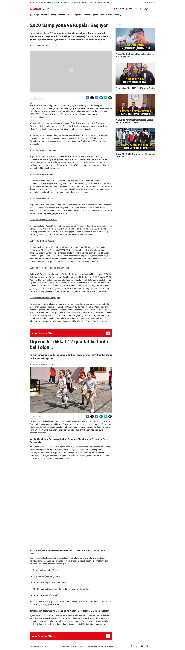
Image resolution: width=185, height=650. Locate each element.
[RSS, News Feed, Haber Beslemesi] (154, 3)
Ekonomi (86, 15)
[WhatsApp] (105, 97)
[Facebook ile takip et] (146, 3)
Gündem (61, 15)
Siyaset (95, 15)
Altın (33, 2)
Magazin (77, 15)
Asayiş (53, 15)
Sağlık (33, 45)
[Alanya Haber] (39, 9)
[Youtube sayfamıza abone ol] (150, 3)
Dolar (67, 2)
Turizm (109, 15)
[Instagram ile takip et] (152, 3)
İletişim (82, 646)
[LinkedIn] (101, 97)
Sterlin (98, 2)
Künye (75, 646)
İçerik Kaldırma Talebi (106, 646)
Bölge (69, 15)
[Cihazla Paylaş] (110, 97)
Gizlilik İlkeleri (92, 646)
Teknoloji (117, 15)
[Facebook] (87, 97)
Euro (82, 2)
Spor (102, 15)
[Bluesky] (96, 97)
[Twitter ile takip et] (148, 3)
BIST (49, 2)
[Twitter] (92, 97)
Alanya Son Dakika (41, 15)
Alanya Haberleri (64, 646)
